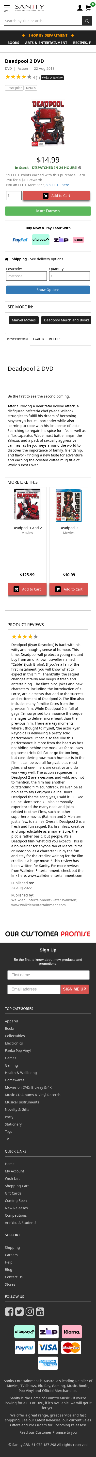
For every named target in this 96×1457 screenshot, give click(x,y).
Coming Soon (16, 1200)
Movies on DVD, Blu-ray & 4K (28, 1087)
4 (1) (37, 77)
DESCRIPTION (17, 339)
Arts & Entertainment (46, 42)
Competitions (16, 1215)
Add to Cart (59, 195)
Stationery (13, 1124)
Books (13, 42)
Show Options (48, 289)
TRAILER (38, 339)
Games (10, 1058)
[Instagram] (31, 1313)
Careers (11, 1254)
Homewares (14, 1080)
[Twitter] (20, 1313)
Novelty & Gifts (17, 1109)
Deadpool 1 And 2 (27, 527)
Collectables (15, 1035)
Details (31, 88)
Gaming (11, 1065)
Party (9, 1116)
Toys (8, 1131)
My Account (14, 1171)
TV (7, 1139)
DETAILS (55, 339)
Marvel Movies (24, 320)
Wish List (12, 1178)
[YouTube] (41, 1313)
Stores (10, 1284)
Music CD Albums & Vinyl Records (33, 1094)
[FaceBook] (10, 1313)
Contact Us (14, 1277)
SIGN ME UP (74, 989)
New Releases (16, 1208)
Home (10, 1163)
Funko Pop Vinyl (18, 1050)
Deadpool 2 (69, 527)
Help (9, 1262)
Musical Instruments (22, 1102)
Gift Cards (13, 1193)
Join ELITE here (57, 184)
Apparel (11, 1021)
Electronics (14, 1043)
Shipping (12, 1247)
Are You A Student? (20, 1222)
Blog (8, 1269)
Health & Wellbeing (21, 1072)
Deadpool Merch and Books (66, 320)
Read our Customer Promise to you (48, 1432)
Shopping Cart (17, 1185)
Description (14, 88)
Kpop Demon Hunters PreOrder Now (48, 48)
